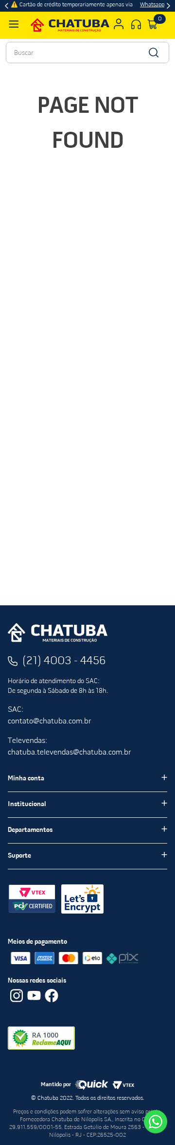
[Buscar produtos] (153, 52)
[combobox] (87, 52)
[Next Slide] (168, 6)
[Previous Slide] (6, 6)
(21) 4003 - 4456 (64, 661)
